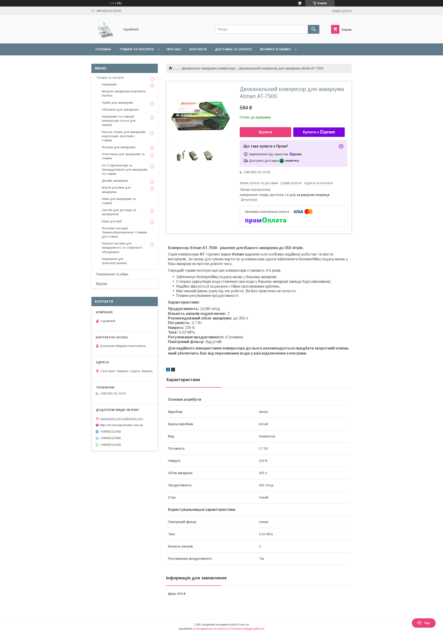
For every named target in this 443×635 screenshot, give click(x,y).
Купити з (311, 132)
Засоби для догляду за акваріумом (119, 212)
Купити (265, 132)
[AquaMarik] (104, 37)
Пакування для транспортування (114, 261)
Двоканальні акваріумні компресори (209, 68)
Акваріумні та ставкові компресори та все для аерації (118, 120)
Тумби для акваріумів (117, 102)
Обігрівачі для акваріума (120, 109)
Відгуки (101, 284)
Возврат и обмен (275, 49)
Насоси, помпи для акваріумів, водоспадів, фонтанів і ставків (124, 136)
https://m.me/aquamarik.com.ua (121, 425)
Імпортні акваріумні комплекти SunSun (123, 93)
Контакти (198, 49)
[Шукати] (313, 29)
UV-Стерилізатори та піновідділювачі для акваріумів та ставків (124, 169)
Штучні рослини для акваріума (116, 189)
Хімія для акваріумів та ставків (119, 201)
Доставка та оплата (233, 49)
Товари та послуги (136, 49)
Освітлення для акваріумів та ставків (123, 156)
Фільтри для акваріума (118, 147)
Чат (427, 623)
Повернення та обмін (112, 274)
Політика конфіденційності (246, 628)
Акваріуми (109, 84)
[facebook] (168, 370)
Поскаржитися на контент (210, 628)
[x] (173, 370)
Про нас (174, 49)
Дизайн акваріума (115, 180)
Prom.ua (243, 624)
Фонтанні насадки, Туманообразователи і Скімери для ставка (124, 232)
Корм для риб (112, 221)
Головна (103, 49)
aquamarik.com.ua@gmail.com (121, 418)
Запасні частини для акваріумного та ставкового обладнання (122, 247)
